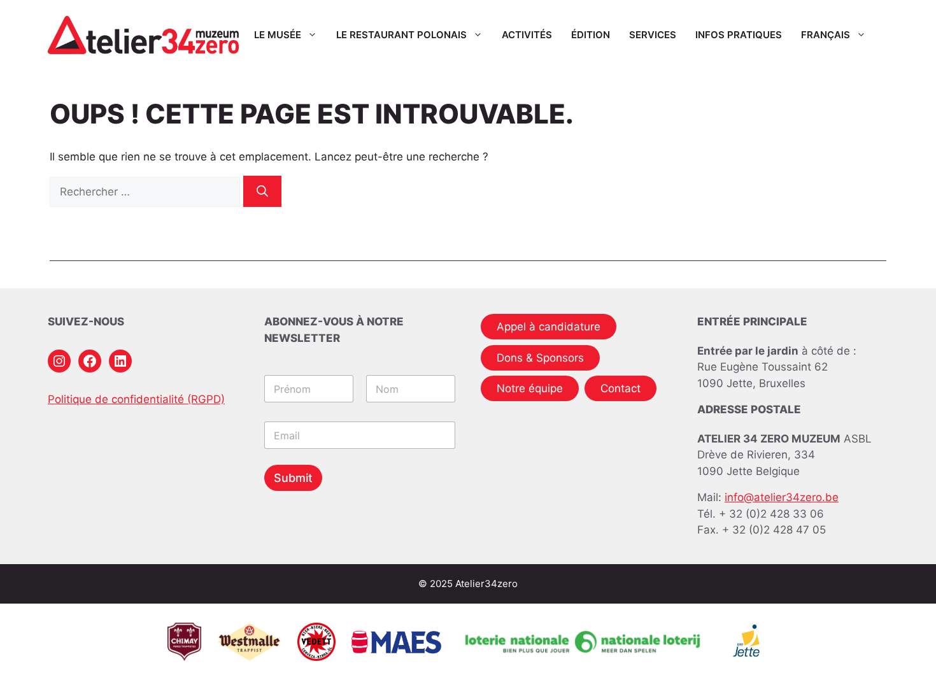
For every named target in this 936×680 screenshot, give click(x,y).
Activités (527, 35)
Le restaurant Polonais (401, 35)
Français (825, 35)
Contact (620, 388)
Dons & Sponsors (540, 357)
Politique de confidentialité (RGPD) (136, 399)
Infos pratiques (738, 35)
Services (652, 35)
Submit (293, 478)
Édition (590, 35)
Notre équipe (530, 388)
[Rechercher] (262, 191)
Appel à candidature (548, 326)
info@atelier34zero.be (782, 497)
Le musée (277, 35)
